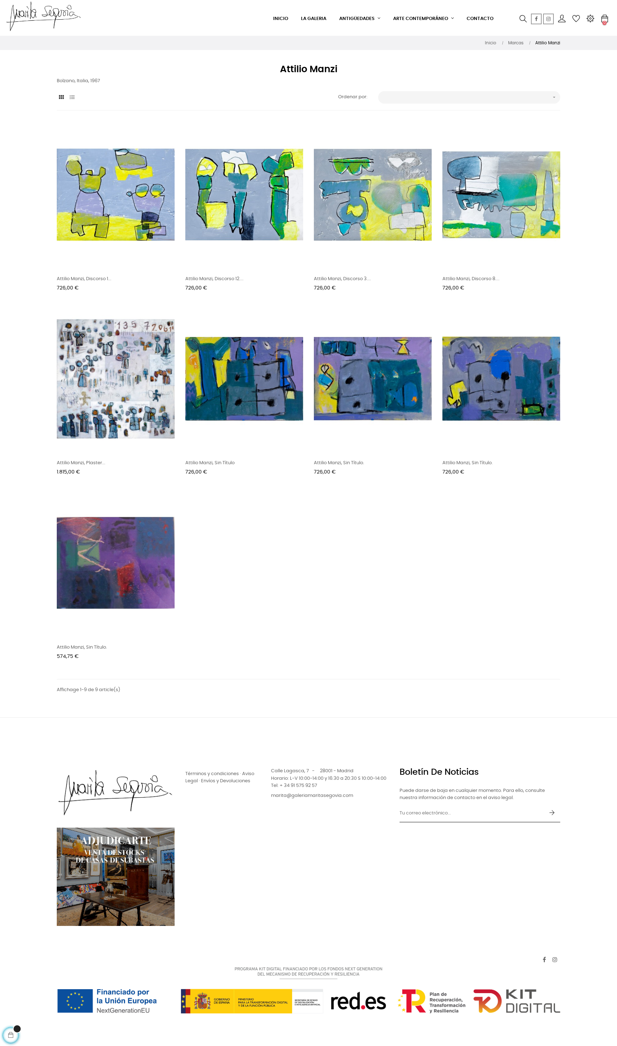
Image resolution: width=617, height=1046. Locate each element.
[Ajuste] (590, 19)
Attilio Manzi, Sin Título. (339, 463)
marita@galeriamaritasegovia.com (312, 795)
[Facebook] (536, 19)
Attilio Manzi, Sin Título (210, 463)
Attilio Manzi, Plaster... (81, 463)
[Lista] (71, 97)
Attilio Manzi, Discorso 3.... (342, 279)
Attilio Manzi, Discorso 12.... (214, 279)
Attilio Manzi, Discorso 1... (84, 279)
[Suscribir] (552, 813)
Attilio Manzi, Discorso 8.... (471, 279)
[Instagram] (548, 19)
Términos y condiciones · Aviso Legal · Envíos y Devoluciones (219, 777)
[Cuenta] (562, 19)
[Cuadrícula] (61, 97)
